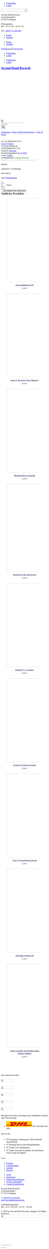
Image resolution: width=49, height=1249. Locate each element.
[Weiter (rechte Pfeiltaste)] (5, 1247)
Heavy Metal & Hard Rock (23, 132)
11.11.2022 (22, 153)
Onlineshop (11, 3)
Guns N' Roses (7, 144)
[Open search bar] (2, 121)
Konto (8, 35)
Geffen (10, 155)
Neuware (12, 151)
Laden (8, 5)
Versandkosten (11, 178)
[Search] (3, 127)
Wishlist (9, 37)
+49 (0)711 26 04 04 (11, 1198)
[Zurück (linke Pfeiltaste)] (2, 1247)
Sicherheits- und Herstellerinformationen (17, 160)
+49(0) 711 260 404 (13, 31)
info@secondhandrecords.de (13, 1200)
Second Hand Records (16, 68)
